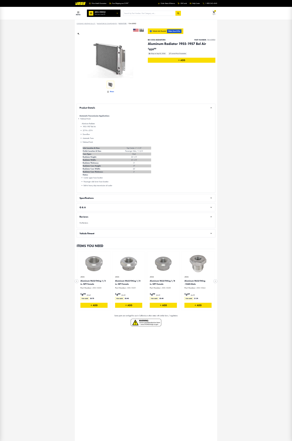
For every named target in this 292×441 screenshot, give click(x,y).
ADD (182, 60)
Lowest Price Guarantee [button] (178, 53)
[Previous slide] (76, 281)
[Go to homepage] (80, 3)
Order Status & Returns (168, 3)
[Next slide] (215, 281)
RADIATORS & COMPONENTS (107, 24)
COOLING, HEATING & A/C (86, 24)
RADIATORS (122, 24)
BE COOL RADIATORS (157, 40)
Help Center (196, 3)
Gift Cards (183, 3)
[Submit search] (178, 13)
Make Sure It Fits (174, 31)
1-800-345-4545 (211, 3)
